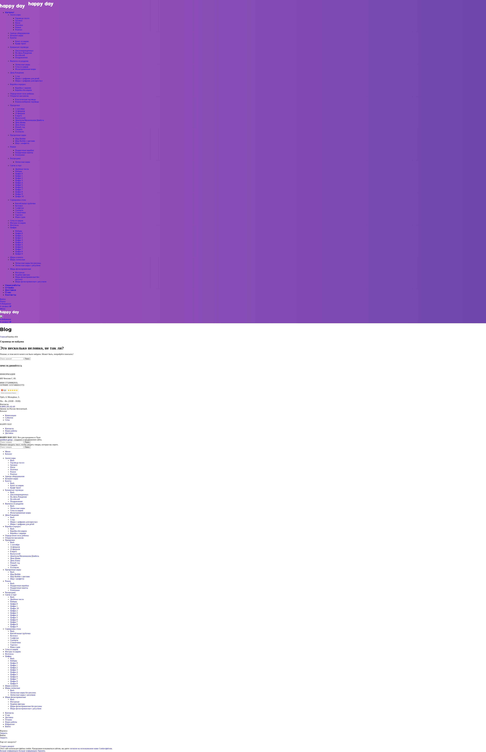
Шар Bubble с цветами (25, 141)
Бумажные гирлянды (19, 47)
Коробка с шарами (23, 88)
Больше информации (18, 751)
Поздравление (21, 57)
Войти (8, 726)
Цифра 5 (19, 185)
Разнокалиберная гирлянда (27, 102)
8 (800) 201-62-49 (7, 406)
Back (12, 460)
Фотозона (14, 225)
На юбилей (20, 55)
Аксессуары (15, 15)
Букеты (13, 38)
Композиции (10, 415)
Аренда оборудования (19, 33)
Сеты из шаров (21, 67)
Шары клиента (16, 257)
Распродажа (15, 158)
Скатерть (19, 210)
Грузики (18, 20)
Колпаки (19, 206)
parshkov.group (6, 440)
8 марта (18, 116)
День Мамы (20, 122)
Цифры (13, 227)
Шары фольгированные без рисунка (26, 706)
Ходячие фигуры (22, 275)
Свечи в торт (16, 165)
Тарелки (19, 215)
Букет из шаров (22, 41)
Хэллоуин (19, 132)
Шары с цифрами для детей (27, 78)
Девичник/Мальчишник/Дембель (29, 120)
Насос (18, 23)
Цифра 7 (19, 189)
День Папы (20, 125)
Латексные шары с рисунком (27, 265)
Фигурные (19, 272)
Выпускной (20, 118)
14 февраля (20, 111)
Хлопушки (20, 155)
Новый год (20, 127)
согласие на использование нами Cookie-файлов (91, 748)
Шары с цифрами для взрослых (29, 81)
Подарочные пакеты (24, 153)
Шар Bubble (20, 139)
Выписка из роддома (19, 61)
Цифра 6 (19, 187)
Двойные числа (22, 169)
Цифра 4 (19, 183)
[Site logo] (12, 8)
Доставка (9, 433)
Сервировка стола (18, 200)
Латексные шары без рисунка (28, 263)
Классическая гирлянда (25, 99)
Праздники (15, 105)
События (9, 418)
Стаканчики (20, 212)
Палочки (19, 25)
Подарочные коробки (24, 150)
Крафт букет (20, 43)
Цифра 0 (19, 174)
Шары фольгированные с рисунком (30, 282)
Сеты (7, 420)
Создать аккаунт (7, 746)
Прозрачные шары (18, 135)
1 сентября (19, 109)
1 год (17, 76)
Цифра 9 (19, 194)
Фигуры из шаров (18, 223)
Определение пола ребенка (22, 94)
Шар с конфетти (22, 143)
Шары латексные (17, 260)
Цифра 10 (19, 196)
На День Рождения (23, 53)
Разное (18, 27)
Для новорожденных (24, 51)
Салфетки (19, 208)
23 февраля (20, 113)
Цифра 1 (19, 176)
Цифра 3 (19, 180)
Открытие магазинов (19, 96)
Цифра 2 (19, 178)
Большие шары (16, 35)
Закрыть (3, 733)
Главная (3, 337)
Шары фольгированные (20, 269)
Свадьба (18, 129)
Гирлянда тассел (22, 18)
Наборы (18, 171)
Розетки (18, 30)
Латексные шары (22, 64)
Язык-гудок (20, 217)
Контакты (9, 428)
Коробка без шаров (23, 90)
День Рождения (17, 73)
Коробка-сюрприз (18, 84)
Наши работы (11, 431)
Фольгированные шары (25, 69)
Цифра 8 (19, 192)
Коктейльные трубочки (25, 203)
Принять (41, 751)
